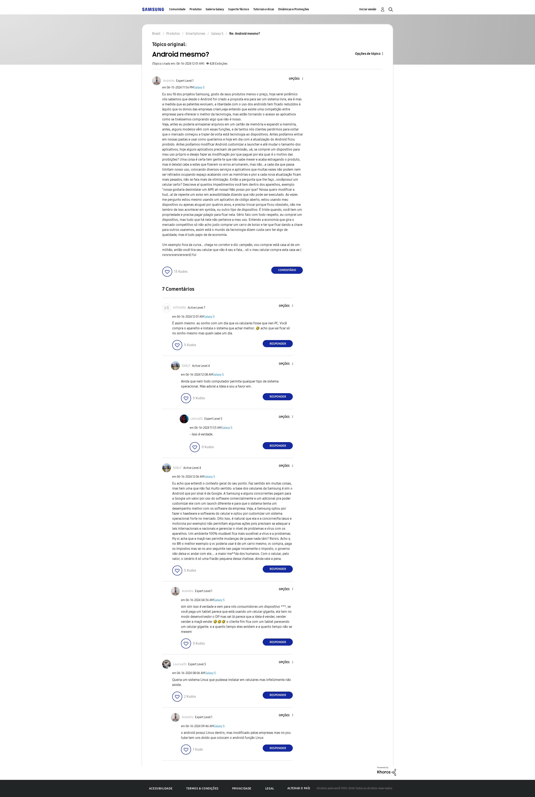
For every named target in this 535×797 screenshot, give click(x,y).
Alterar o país (298, 788)
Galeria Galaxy (215, 9)
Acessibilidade (160, 788)
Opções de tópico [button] (368, 54)
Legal (269, 788)
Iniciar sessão (367, 9)
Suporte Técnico (238, 9)
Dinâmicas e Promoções (293, 9)
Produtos (195, 9)
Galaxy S (199, 87)
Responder (278, 343)
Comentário (287, 270)
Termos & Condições (202, 788)
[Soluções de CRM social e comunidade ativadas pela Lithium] (386, 771)
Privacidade (241, 788)
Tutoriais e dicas (263, 9)
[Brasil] (153, 9)
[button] (295, 79)
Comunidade (177, 9)
